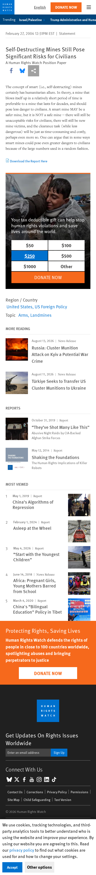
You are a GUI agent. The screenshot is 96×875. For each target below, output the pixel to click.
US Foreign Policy (51, 306)
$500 (66, 255)
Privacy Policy (57, 792)
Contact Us (15, 792)
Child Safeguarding (37, 799)
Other (66, 266)
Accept (12, 867)
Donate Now (66, 7)
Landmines (40, 315)
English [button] (40, 7)
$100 (66, 245)
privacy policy (21, 850)
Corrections (35, 792)
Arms (23, 315)
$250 (29, 255)
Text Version (62, 799)
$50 (30, 245)
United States (19, 306)
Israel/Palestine (30, 19)
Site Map (13, 799)
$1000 (30, 266)
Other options (39, 867)
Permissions (79, 792)
